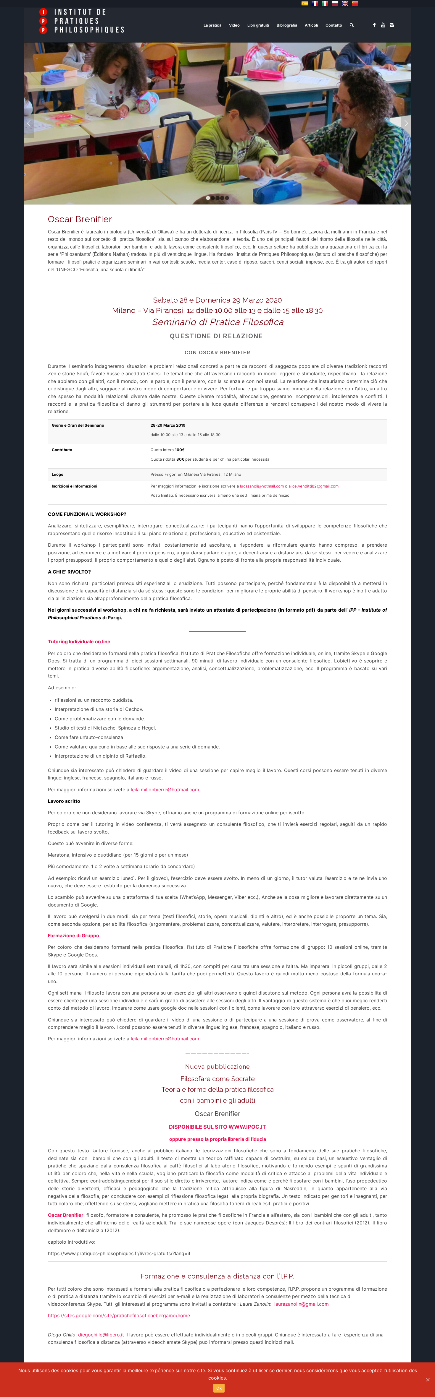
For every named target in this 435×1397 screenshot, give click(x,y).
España (304, 3)
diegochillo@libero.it (101, 1335)
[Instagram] (392, 24)
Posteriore (406, 123)
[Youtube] (383, 24)
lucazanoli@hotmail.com (262, 486)
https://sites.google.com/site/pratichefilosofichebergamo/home (119, 1315)
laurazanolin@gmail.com (301, 1304)
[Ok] (428, 1380)
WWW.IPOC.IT (247, 1127)
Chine (355, 3)
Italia (324, 3)
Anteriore (29, 123)
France (314, 3)
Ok (219, 1388)
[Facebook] (374, 24)
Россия (335, 3)
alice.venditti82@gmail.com (314, 486)
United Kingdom (345, 3)
